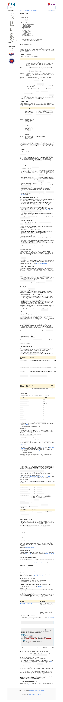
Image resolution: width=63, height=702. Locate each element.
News (11, 35)
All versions (12, 25)
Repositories (12, 44)
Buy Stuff (11, 50)
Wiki (10, 28)
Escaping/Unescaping (24, 461)
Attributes (27, 503)
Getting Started (13, 12)
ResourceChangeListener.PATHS (26, 603)
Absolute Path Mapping (26, 25)
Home (21, 10)
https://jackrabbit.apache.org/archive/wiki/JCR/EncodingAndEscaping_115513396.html (36, 476)
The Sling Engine (13, 13)
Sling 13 (11, 22)
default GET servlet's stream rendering (43, 450)
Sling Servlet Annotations (32, 648)
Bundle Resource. (28, 529)
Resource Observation (25, 37)
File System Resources (26, 33)
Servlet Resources (25, 32)
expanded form (26, 460)
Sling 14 (11, 21)
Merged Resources (25, 34)
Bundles (11, 15)
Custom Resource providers (27, 35)
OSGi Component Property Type (27, 615)
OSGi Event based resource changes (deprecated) (31, 40)
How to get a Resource (25, 22)
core (49, 10)
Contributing (12, 39)
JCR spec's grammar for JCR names (28, 456)
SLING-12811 (26, 424)
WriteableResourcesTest (37, 574)
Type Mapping (23, 393)
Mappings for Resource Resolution (42, 263)
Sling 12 (11, 23)
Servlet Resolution (30, 536)
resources (52, 10)
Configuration (12, 18)
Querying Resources (26, 27)
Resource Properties (26, 19)
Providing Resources (25, 28)
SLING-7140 (42, 447)
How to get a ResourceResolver (28, 24)
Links (11, 38)
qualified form (51, 458)
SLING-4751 (39, 586)
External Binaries (23, 444)
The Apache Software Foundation (33, 694)
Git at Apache (12, 45)
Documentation (26, 10)
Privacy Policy (40, 694)
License (11, 34)
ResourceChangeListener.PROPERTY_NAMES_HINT (29, 611)
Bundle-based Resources (26, 31)
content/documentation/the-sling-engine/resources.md (36, 690)
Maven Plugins (12, 17)
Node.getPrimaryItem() (46, 439)
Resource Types (25, 20)
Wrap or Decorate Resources (26, 684)
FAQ (10, 29)
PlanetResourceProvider (38, 562)
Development (12, 14)
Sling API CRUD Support (38, 575)
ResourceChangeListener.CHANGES (27, 607)
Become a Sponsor (13, 49)
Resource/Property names (26, 452)
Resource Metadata (24, 479)
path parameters (36, 383)
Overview (11, 11)
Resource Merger (28, 553)
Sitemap (11, 30)
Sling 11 (11, 24)
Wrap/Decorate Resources (26, 41)
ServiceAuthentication (49, 209)
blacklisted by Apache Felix (37, 667)
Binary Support (23, 428)
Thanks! (11, 48)
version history (34, 389)
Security (11, 41)
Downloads (12, 33)
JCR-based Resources (26, 30)
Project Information (13, 40)
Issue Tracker (12, 37)
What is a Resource (24, 17)
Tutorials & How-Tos (13, 16)
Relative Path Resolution (26, 26)
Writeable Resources (25, 36)
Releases (11, 36)
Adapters (24, 21)
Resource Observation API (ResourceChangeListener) (32, 39)
